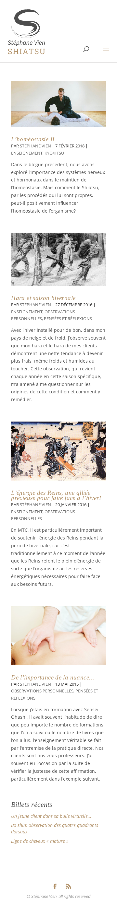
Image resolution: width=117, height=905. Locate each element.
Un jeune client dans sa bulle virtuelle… (51, 816)
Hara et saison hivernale (43, 298)
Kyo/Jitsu (54, 153)
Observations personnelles (42, 691)
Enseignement (27, 153)
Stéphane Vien (35, 146)
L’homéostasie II (32, 139)
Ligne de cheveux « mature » (40, 841)
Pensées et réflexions (68, 318)
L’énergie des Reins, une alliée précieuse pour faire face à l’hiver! (56, 495)
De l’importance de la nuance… (53, 677)
